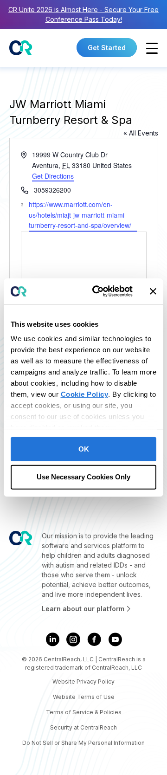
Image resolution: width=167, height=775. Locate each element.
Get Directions (53, 176)
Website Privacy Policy (83, 681)
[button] (152, 48)
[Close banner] (153, 291)
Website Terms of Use (84, 696)
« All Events (140, 133)
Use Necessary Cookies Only (83, 477)
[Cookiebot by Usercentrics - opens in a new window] (98, 291)
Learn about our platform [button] (84, 609)
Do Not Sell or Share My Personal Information (83, 742)
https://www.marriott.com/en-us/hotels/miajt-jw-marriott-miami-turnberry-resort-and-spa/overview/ (80, 215)
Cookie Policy (85, 394)
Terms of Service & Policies (84, 712)
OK (83, 448)
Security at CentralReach (83, 727)
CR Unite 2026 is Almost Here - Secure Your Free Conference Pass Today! (83, 14)
